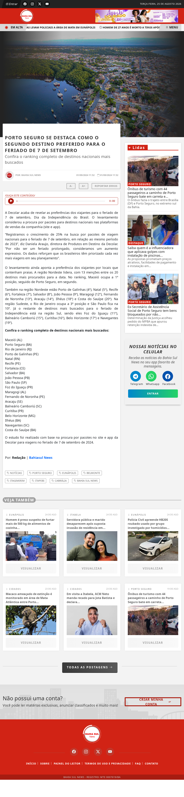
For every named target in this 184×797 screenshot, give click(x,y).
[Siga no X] (40, 4)
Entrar (13, 4)
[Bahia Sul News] (27, 16)
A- (71, 186)
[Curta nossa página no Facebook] (74, 752)
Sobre (45, 763)
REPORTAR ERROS (106, 186)
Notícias (15, 473)
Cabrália (60, 480)
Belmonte (93, 473)
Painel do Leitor (67, 763)
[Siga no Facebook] (25, 4)
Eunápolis (68, 473)
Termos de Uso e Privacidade (108, 763)
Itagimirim (17, 480)
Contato (151, 763)
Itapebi (39, 480)
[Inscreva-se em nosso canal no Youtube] (110, 752)
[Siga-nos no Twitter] (98, 752)
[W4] (136, 16)
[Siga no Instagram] (32, 4)
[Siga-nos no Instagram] (86, 752)
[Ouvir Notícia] (11, 201)
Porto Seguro (42, 473)
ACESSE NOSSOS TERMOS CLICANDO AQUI (69, 790)
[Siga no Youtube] (47, 4)
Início (31, 763)
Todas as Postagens (88, 667)
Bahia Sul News (87, 480)
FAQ (138, 763)
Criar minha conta (151, 701)
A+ (83, 186)
